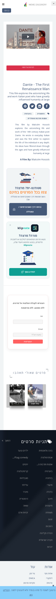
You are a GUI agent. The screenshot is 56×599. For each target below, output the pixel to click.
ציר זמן (32, 573)
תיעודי (49, 485)
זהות (50, 519)
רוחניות (49, 526)
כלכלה (49, 491)
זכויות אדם (23, 512)
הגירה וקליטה (46, 533)
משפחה (48, 512)
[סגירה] (10, 225)
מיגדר (25, 491)
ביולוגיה (48, 478)
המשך (7, 440)
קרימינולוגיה (22, 471)
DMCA (32, 578)
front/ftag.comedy (18, 457)
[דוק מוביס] (35, 4)
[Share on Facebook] (47, 106)
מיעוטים (48, 505)
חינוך (50, 498)
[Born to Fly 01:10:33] (35, 394)
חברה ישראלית (45, 540)
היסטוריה (23, 498)
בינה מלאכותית (45, 450)
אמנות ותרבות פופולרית (42, 464)
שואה (25, 505)
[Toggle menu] (3, 4)
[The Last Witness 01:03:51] (17, 394)
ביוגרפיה (48, 471)
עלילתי (25, 485)
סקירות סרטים (29, 583)
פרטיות (49, 583)
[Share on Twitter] (32, 106)
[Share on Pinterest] (25, 106)
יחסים (25, 464)
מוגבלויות (24, 478)
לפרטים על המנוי (28, 67)
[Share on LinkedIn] (39, 106)
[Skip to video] (53, 3)
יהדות (49, 546)
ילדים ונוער (23, 450)
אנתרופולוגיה (46, 457)
